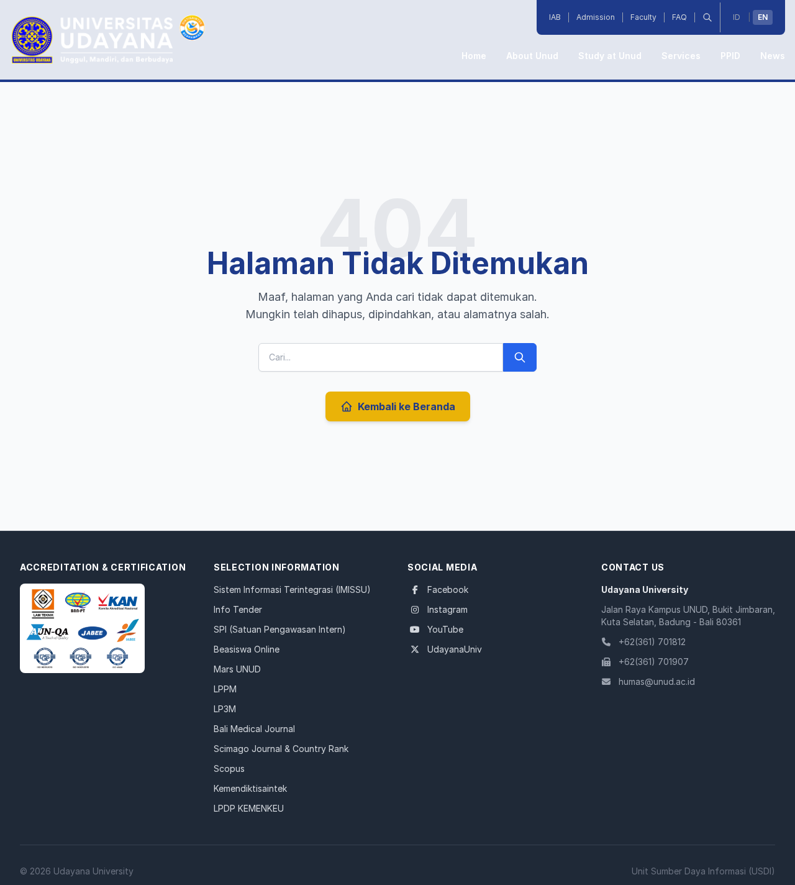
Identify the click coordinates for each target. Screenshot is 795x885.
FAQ (679, 17)
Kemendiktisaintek (250, 788)
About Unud (532, 55)
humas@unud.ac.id (657, 681)
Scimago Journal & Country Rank (281, 748)
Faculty (643, 17)
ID (736, 17)
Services (681, 55)
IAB (555, 17)
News (772, 55)
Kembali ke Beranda (406, 406)
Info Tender (238, 609)
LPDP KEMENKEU (249, 808)
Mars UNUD (237, 669)
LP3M (225, 709)
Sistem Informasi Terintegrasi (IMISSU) (292, 589)
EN (763, 17)
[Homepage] (82, 628)
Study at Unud (610, 55)
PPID (730, 55)
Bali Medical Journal (254, 728)
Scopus (229, 768)
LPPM (225, 689)
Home (473, 55)
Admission (595, 17)
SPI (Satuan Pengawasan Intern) (280, 629)
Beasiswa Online (246, 649)
